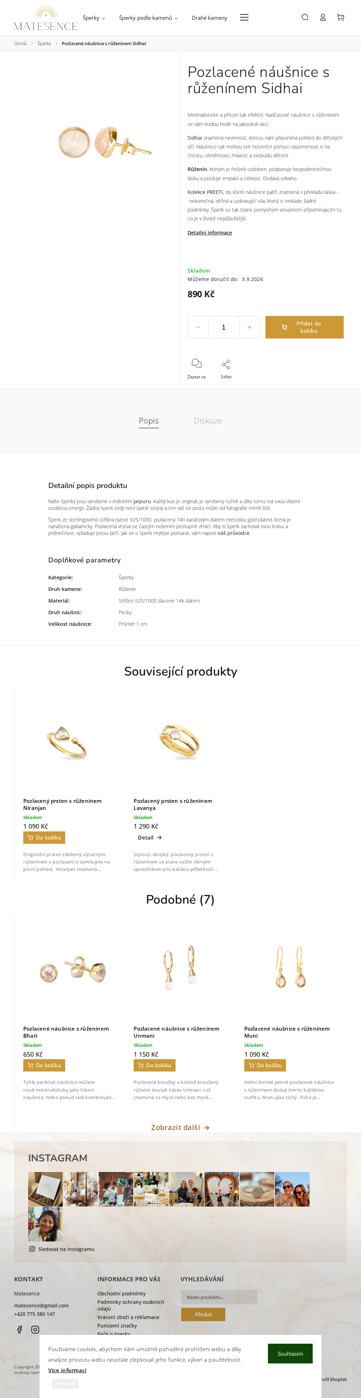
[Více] (244, 17)
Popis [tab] (149, 420)
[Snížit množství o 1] (198, 327)
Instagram (35, 1329)
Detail (145, 837)
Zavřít (322, 386)
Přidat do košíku (308, 327)
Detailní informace (210, 232)
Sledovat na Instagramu (66, 1249)
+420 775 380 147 (34, 1314)
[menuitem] (97, 17)
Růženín (197, 169)
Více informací (67, 1370)
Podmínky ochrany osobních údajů (130, 1305)
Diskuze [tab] (208, 420)
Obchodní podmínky (121, 1293)
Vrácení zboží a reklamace (128, 1317)
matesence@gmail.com (41, 1305)
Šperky (126, 577)
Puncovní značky (117, 1325)
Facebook (19, 1329)
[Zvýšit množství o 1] (249, 327)
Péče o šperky (113, 1334)
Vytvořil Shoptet (330, 1379)
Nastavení (65, 1383)
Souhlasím (290, 1353)
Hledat (203, 1314)
